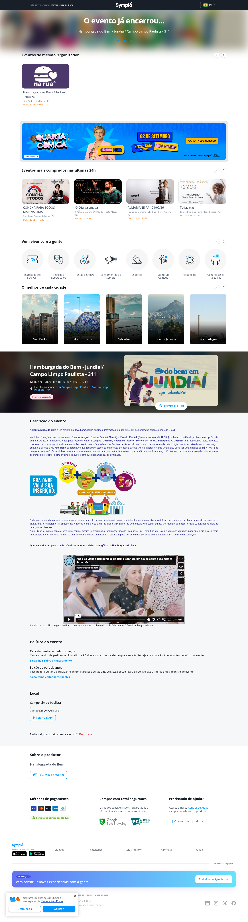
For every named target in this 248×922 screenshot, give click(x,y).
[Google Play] (37, 853)
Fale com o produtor (51, 775)
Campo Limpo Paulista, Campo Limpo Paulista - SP (71, 388)
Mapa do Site (101, 894)
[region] (42, 904)
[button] (15, 899)
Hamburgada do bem (143, 625)
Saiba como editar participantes (50, 677)
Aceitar (59, 909)
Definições (25, 909)
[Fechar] (75, 896)
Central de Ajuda (198, 807)
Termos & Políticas (52, 901)
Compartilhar (174, 406)
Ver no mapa (44, 717)
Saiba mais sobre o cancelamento (51, 660)
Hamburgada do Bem (62, 5)
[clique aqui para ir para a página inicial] (124, 5)
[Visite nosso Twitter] (225, 903)
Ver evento (124, 41)
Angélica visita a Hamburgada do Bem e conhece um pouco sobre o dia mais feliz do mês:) (78, 625)
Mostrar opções (225, 863)
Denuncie (85, 734)
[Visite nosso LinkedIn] (207, 903)
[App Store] (19, 853)
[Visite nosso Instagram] (216, 903)
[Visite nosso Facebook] (233, 903)
